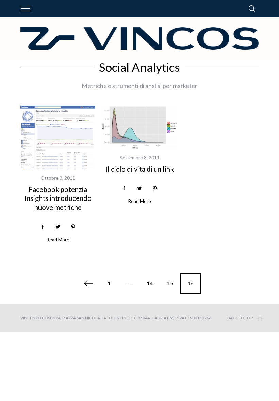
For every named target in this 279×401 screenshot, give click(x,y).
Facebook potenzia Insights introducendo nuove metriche (58, 198)
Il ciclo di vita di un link (139, 169)
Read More (57, 239)
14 (150, 283)
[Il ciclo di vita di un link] (139, 127)
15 (170, 283)
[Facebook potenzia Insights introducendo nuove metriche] (57, 137)
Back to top (240, 317)
